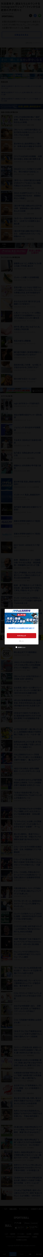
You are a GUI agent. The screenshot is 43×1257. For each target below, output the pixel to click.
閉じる (21, 641)
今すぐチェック (21, 636)
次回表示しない (22, 647)
